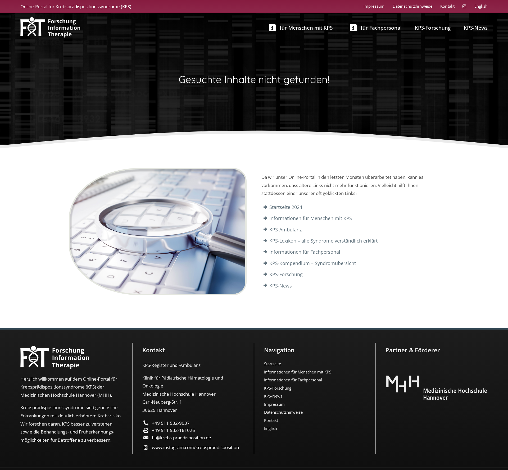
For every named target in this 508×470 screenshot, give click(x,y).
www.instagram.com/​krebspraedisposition (195, 447)
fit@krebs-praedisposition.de (181, 438)
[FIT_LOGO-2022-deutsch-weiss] (50, 19)
